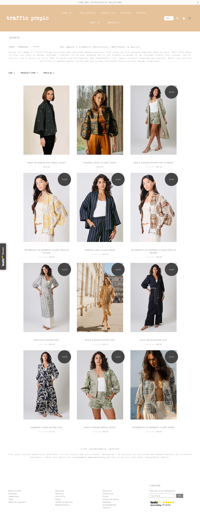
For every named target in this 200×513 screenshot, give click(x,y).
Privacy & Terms (111, 499)
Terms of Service (64, 502)
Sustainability (109, 504)
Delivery (59, 490)
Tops (10, 499)
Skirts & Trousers (17, 502)
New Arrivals (14, 490)
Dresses (12, 493)
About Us (107, 490)
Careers (107, 507)
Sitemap (107, 502)
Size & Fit (60, 496)
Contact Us (108, 493)
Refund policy (62, 504)
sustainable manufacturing (88, 457)
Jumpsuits (13, 496)
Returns (59, 493)
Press (105, 496)
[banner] (27, 19)
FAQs (58, 499)
